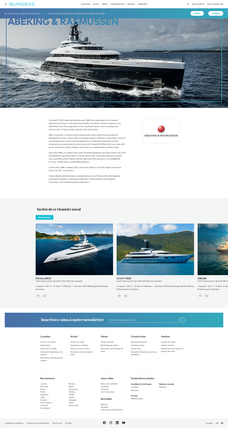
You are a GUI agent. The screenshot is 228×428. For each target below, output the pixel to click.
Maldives (162, 387)
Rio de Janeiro (46, 403)
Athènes (72, 392)
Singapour (44, 395)
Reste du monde (166, 384)
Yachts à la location (48, 342)
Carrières (104, 389)
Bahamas (135, 390)
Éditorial (104, 404)
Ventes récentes (107, 342)
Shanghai (72, 400)
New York (44, 386)
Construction (117, 4)
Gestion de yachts (168, 342)
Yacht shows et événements (112, 410)
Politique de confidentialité (38, 423)
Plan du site (57, 423)
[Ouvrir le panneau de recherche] (187, 4)
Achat (96, 4)
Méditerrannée (137, 399)
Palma (43, 392)
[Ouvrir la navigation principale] (6, 4)
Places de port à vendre (80, 349)
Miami (71, 386)
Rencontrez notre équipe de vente (82, 353)
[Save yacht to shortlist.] (38, 295)
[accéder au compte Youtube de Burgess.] (123, 423)
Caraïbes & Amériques (141, 384)
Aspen (71, 403)
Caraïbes (134, 387)
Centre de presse (108, 392)
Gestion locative (167, 345)
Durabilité (105, 386)
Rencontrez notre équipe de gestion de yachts (172, 350)
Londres (43, 384)
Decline (197, 13)
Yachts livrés (136, 349)
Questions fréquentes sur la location (51, 353)
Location (85, 4)
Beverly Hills (74, 405)
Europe (134, 395)
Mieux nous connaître (109, 384)
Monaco (72, 384)
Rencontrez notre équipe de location (51, 359)
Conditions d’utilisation (14, 423)
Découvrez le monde (48, 349)
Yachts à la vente (77, 342)
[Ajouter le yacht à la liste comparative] (44, 295)
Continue (216, 13)
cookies (44, 13)
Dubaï (42, 389)
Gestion (131, 4)
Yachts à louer (44, 217)
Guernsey (44, 405)
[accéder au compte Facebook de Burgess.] (104, 423)
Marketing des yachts (109, 345)
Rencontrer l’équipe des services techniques (144, 353)
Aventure (142, 4)
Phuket (71, 395)
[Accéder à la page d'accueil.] (22, 4)
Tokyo (42, 397)
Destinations (45, 345)
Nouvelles (104, 407)
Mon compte (198, 4)
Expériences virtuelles (79, 345)
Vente (104, 4)
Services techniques (139, 342)
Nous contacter (215, 4)
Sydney (71, 397)
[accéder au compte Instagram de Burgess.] (110, 423)
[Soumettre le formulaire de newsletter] (182, 320)
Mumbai (43, 400)
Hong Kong (73, 389)
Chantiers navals (138, 345)
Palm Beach (45, 408)
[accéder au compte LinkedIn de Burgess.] (117, 423)
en (217, 423)
